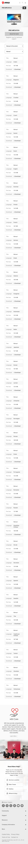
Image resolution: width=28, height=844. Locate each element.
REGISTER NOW (14, 34)
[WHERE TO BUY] (24, 8)
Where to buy (13, 793)
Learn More (13, 736)
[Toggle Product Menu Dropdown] (21, 8)
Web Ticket (12, 784)
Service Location (14, 780)
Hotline (11, 789)
